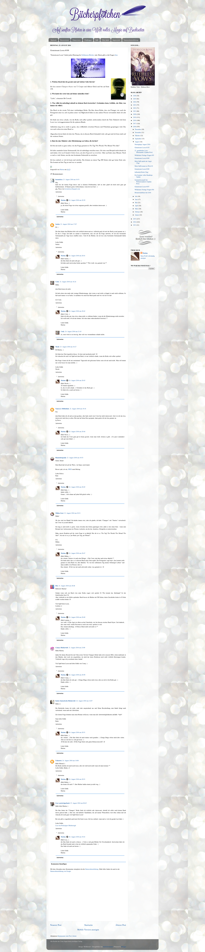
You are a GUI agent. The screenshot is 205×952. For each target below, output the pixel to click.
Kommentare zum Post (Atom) (67, 936)
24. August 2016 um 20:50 (77, 675)
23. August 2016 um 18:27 (68, 347)
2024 (135, 102)
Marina (63, 200)
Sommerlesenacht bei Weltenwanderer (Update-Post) (143, 182)
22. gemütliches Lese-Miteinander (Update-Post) (144, 151)
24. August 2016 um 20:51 (77, 732)
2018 (135, 120)
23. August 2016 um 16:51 (71, 179)
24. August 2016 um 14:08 (70, 760)
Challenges (88, 40)
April (137, 206)
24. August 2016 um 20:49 (77, 617)
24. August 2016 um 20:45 (77, 487)
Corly (57, 282)
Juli (136, 196)
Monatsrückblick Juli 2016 (143, 193)
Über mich (105, 40)
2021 (135, 111)
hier (116, 55)
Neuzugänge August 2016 (142, 144)
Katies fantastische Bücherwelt (65, 701)
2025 (135, 99)
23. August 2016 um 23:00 (77, 648)
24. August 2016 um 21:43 (73, 331)
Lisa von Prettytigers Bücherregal (65, 825)
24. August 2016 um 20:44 (77, 431)
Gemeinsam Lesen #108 (142, 169)
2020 (135, 114)
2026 (135, 96)
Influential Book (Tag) (141, 172)
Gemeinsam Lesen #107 (142, 187)
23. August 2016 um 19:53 (75, 458)
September (138, 139)
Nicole (57, 347)
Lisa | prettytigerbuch (62, 803)
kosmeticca (58, 179)
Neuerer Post (55, 925)
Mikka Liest (59, 513)
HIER (70, 469)
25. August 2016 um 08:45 (78, 803)
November (138, 132)
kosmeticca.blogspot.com (72, 189)
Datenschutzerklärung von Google (60, 871)
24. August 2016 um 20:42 (77, 311)
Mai (136, 202)
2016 (135, 127)
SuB (96, 40)
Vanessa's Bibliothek (62, 409)
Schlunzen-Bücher (88, 55)
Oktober (137, 135)
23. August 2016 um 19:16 (78, 409)
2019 (135, 117)
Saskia (57, 224)
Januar (137, 215)
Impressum (116, 40)
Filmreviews (76, 40)
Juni (136, 199)
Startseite (54, 40)
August (137, 142)
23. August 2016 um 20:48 (67, 586)
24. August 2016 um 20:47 (77, 553)
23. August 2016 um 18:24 (68, 282)
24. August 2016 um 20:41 (77, 256)
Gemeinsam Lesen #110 (142, 147)
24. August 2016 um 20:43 (77, 380)
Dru (56, 586)
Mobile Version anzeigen (88, 929)
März (137, 209)
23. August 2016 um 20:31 (72, 513)
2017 (135, 123)
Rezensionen (64, 40)
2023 (135, 105)
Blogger (123, 947)
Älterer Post (121, 925)
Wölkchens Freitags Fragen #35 (144, 155)
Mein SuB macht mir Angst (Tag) (143, 162)
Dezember (138, 129)
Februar (137, 212)
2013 (135, 225)
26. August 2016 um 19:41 (77, 837)
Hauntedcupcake (60, 457)
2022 (135, 108)
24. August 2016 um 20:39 (77, 200)
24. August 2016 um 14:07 (84, 701)
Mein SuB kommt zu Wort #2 (144, 166)
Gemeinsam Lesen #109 (142, 158)
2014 (135, 222)
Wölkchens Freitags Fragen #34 (144, 190)
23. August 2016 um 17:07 (68, 224)
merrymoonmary (108, 947)
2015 (135, 219)
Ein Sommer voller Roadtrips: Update (144, 176)
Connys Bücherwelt (61, 647)
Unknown (58, 760)
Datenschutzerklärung (131, 40)
